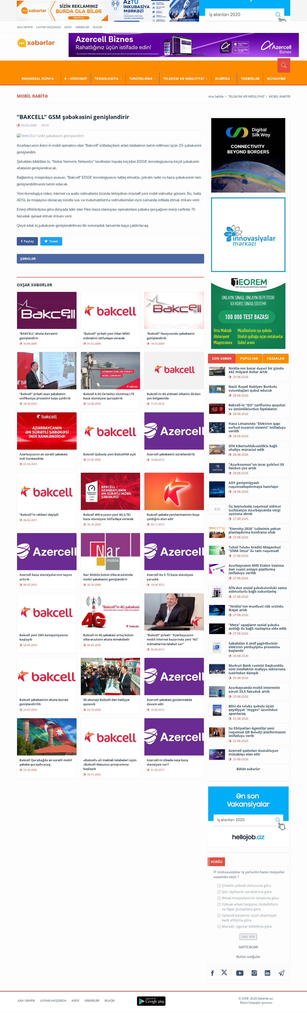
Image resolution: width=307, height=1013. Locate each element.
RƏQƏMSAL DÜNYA (38, 78)
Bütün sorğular (248, 956)
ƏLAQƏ (97, 27)
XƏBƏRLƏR (82, 27)
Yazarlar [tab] (275, 358)
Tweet (53, 241)
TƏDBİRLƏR (250, 78)
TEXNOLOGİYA (106, 78)
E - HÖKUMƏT (76, 78)
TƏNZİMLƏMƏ (140, 78)
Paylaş (29, 241)
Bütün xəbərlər (248, 769)
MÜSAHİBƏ (276, 78)
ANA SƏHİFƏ (25, 27)
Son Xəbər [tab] (221, 358)
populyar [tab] (249, 358)
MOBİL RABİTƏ (279, 96)
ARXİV (68, 27)
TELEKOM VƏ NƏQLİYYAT (183, 78)
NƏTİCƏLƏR (248, 947)
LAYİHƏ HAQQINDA (48, 27)
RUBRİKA (222, 78)
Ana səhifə (215, 96)
